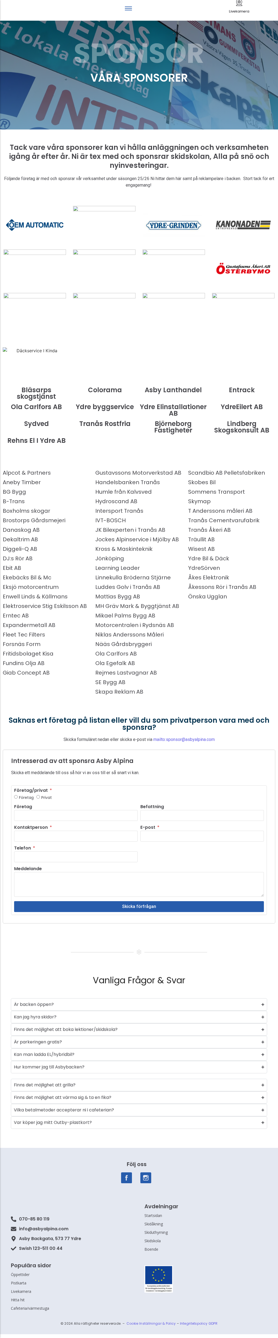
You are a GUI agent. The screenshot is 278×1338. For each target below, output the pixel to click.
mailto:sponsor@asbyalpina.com (184, 739)
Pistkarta (18, 1283)
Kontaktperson (31, 827)
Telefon (23, 848)
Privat (46, 797)
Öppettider (20, 1274)
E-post (148, 827)
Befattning (152, 807)
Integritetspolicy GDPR (199, 1323)
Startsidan (153, 1215)
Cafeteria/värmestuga (30, 1308)
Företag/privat (31, 790)
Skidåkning (153, 1223)
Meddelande (28, 869)
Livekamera (239, 11)
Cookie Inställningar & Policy (151, 1323)
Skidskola (152, 1240)
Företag (26, 797)
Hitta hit (18, 1299)
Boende (151, 1249)
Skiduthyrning (156, 1232)
